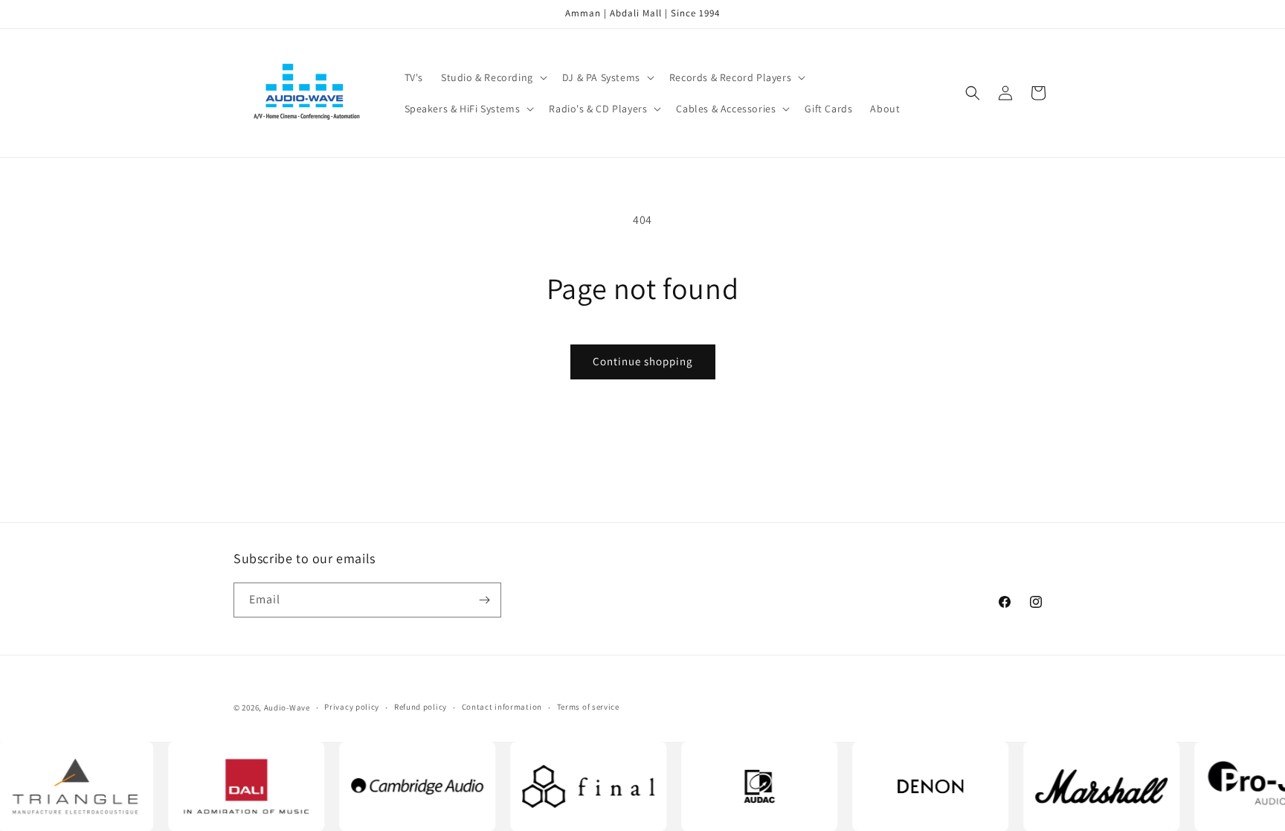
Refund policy (420, 707)
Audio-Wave (287, 707)
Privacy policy (351, 707)
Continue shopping (643, 361)
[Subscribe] (484, 600)
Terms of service (588, 707)
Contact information (502, 707)
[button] (492, 77)
